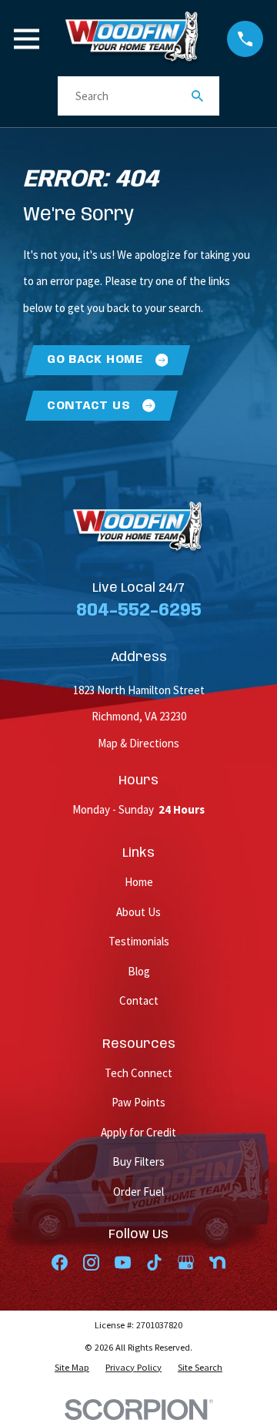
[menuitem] (72, 1367)
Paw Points (138, 1102)
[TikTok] (154, 1262)
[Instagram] (91, 1262)
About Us (138, 912)
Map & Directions (138, 743)
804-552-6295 (139, 610)
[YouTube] (123, 1262)
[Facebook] (60, 1262)
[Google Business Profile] (186, 1262)
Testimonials (138, 941)
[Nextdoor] (217, 1262)
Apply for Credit (138, 1132)
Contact (139, 1000)
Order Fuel (138, 1191)
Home (139, 881)
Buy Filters (138, 1161)
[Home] (133, 39)
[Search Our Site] (197, 96)
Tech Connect (138, 1073)
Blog (139, 971)
